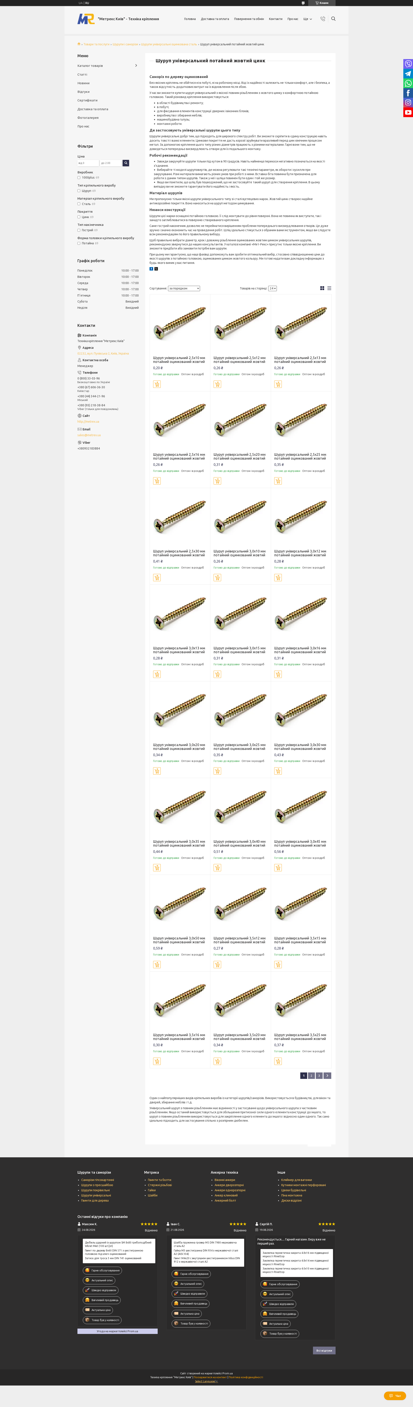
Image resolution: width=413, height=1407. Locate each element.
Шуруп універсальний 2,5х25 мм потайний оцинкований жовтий (300, 456)
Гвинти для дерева (95, 1200)
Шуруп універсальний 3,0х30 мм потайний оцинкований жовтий (300, 747)
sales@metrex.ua (89, 435)
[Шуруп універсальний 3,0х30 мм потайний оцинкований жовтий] (301, 711)
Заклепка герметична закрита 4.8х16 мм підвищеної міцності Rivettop (296, 1254)
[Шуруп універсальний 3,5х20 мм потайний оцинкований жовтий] (240, 1002)
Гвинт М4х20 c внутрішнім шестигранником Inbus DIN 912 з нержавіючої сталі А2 (207, 1260)
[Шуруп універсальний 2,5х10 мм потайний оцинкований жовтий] (180, 324)
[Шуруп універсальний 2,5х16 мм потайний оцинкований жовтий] (180, 421)
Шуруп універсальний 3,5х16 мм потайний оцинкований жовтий (179, 1037)
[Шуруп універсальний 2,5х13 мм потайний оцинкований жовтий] (301, 324)
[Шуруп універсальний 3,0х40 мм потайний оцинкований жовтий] (240, 808)
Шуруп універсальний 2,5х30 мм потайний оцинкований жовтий (179, 553)
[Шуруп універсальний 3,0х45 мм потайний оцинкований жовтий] (301, 808)
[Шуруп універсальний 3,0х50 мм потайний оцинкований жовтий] (180, 905)
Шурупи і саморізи (125, 44)
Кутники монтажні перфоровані (303, 1185)
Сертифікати (87, 100)
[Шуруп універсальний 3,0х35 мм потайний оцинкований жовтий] (180, 808)
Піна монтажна (291, 1195)
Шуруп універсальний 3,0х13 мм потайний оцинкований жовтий (179, 650)
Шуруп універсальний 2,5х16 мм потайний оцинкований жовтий (179, 456)
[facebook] (151, 269)
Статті (82, 74)
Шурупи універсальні (96, 1195)
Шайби (152, 1195)
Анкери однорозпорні (230, 1190)
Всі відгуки (324, 1350)
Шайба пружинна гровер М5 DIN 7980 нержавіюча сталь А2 (205, 1244)
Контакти (275, 19)
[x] (156, 269)
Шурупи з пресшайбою (97, 1185)
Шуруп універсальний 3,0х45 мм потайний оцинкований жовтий (300, 843)
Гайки (152, 1190)
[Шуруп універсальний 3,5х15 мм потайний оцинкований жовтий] (301, 905)
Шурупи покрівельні (95, 1190)
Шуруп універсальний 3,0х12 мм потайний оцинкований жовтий (300, 553)
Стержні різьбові (160, 1185)
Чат (398, 1396)
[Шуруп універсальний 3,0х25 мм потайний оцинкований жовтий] (240, 711)
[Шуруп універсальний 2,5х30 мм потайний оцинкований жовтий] (180, 518)
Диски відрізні (291, 1200)
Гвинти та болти (159, 1180)
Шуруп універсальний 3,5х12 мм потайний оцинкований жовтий (240, 940)
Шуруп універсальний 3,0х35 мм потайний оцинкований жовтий (179, 843)
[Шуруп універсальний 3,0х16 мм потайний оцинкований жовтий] (301, 615)
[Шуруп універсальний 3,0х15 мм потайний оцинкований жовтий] (240, 615)
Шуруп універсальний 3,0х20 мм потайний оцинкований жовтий (179, 747)
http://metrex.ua (88, 421)
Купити (157, 384)
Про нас (293, 19)
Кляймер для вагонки (296, 1180)
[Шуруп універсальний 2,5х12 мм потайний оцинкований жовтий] (240, 324)
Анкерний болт (225, 1200)
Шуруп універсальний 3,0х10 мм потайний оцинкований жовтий (240, 553)
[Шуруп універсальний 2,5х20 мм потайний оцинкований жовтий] (240, 421)
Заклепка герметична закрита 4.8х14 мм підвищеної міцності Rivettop (296, 1262)
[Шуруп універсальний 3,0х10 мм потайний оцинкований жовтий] (240, 518)
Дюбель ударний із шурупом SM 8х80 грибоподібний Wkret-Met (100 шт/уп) (118, 1244)
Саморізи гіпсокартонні (97, 1180)
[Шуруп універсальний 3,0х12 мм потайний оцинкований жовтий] (301, 518)
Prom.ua (227, 1373)
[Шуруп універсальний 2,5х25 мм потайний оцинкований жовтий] (301, 421)
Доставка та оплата (215, 19)
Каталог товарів (90, 65)
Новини (83, 83)
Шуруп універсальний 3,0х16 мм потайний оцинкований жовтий (300, 650)
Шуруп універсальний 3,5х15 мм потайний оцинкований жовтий (300, 940)
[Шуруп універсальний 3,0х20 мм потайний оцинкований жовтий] (180, 711)
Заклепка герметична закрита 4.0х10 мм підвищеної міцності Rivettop (296, 1270)
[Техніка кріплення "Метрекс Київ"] (86, 19)
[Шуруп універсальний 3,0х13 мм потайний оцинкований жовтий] (180, 615)
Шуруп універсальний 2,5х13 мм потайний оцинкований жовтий (300, 360)
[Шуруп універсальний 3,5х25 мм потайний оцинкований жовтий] (301, 1002)
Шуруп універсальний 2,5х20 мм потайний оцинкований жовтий (240, 456)
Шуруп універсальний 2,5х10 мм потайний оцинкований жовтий (179, 360)
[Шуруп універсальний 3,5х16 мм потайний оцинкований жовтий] (180, 1002)
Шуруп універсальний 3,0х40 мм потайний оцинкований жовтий (240, 843)
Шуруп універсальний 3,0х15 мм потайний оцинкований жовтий (240, 650)
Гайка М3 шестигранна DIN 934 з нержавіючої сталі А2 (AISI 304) (206, 1252)
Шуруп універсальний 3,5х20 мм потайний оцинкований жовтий (240, 1037)
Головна (190, 19)
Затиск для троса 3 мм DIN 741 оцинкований (113, 1258)
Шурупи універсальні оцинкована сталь (169, 44)
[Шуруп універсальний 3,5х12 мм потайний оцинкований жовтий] (240, 905)
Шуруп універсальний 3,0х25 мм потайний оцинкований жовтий (240, 747)
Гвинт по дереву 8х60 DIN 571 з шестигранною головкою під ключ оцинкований (114, 1252)
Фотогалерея (88, 117)
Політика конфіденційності (246, 1377)
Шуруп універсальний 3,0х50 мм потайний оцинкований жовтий (179, 940)
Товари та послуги (96, 44)
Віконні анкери (225, 1180)
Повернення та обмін (249, 19)
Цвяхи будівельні (293, 1190)
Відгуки (83, 91)
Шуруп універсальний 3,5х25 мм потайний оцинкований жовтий (300, 1037)
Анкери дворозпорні (229, 1185)
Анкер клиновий (226, 1195)
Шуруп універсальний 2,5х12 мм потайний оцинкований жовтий (240, 360)
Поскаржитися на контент (210, 1377)
